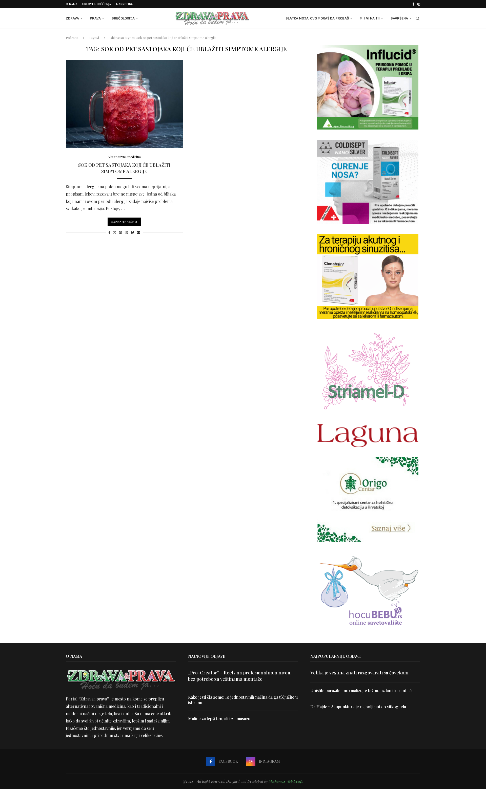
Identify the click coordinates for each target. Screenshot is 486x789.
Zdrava (72, 18)
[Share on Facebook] (109, 232)
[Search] (417, 18)
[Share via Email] (138, 232)
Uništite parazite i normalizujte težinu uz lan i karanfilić (361, 690)
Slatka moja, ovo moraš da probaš (317, 18)
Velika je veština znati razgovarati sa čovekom (359, 673)
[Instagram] (418, 4)
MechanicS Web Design (286, 781)
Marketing (124, 4)
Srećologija (123, 18)
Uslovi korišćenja (96, 4)
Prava (95, 18)
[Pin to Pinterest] (120, 232)
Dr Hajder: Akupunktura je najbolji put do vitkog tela (358, 706)
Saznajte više (122, 222)
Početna (72, 37)
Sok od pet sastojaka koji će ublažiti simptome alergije (124, 168)
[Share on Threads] (126, 232)
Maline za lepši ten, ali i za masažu (219, 718)
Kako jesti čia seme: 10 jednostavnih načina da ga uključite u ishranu (243, 699)
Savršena (399, 18)
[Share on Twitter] (114, 232)
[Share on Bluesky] (132, 232)
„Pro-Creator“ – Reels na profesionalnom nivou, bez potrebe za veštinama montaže (239, 676)
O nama (71, 4)
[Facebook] (413, 4)
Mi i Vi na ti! (370, 18)
